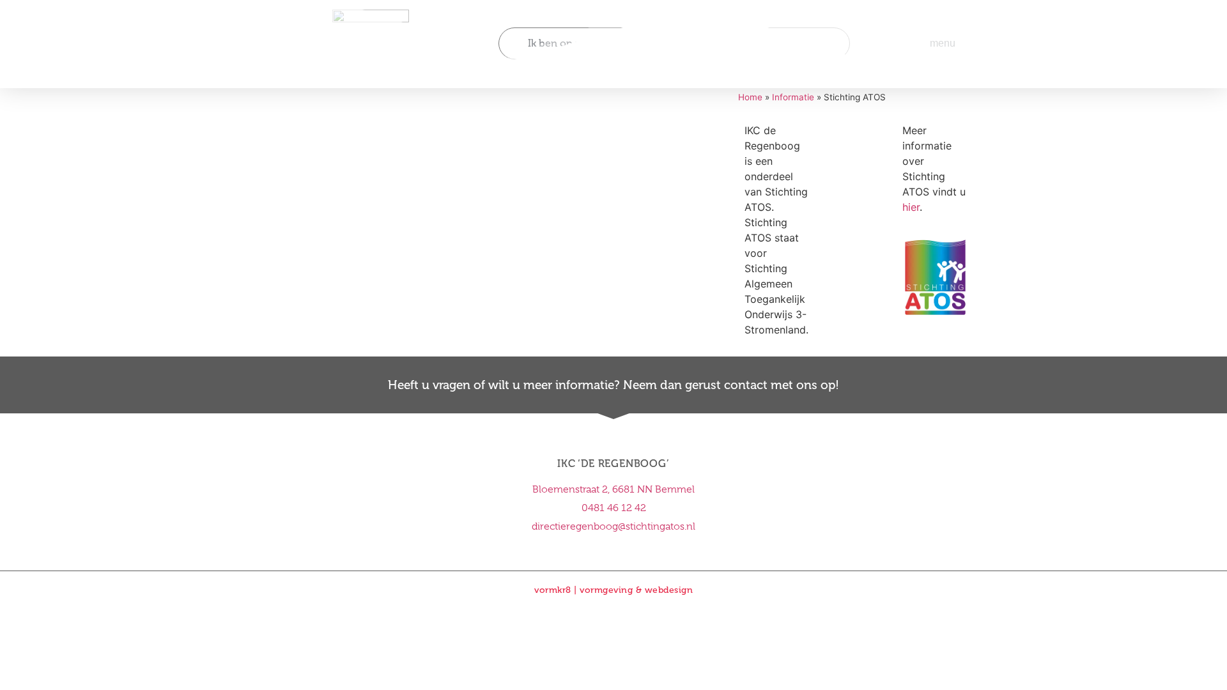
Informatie (793, 97)
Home (750, 97)
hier (911, 207)
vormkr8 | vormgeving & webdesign (613, 590)
